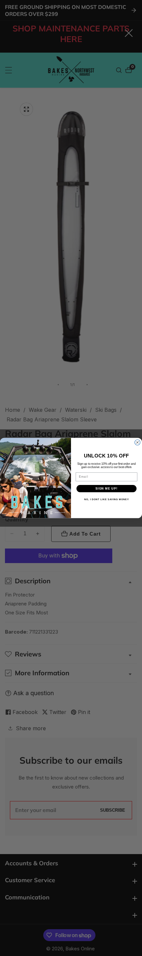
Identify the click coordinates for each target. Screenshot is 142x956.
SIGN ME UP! (106, 488)
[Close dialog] (137, 442)
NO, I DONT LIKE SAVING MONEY (106, 499)
